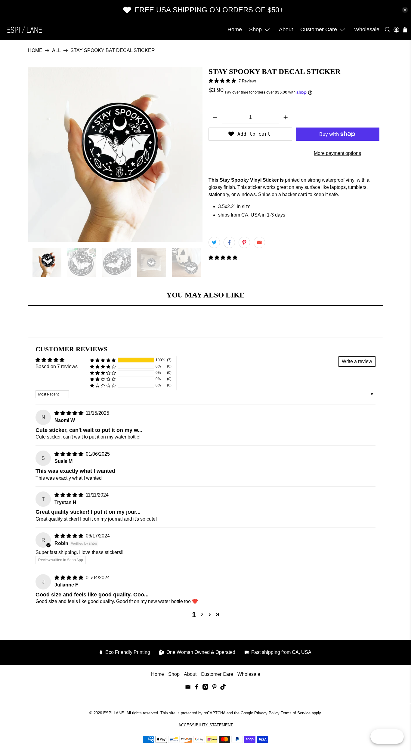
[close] (405, 10)
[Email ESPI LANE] (188, 688)
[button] (223, 257)
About (286, 29)
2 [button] (202, 614)
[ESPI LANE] (25, 30)
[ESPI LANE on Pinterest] (214, 688)
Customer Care (318, 29)
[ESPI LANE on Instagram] (205, 688)
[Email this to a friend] (259, 242)
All (56, 50)
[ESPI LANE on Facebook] (196, 688)
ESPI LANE (113, 713)
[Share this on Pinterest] (244, 242)
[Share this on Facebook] (229, 242)
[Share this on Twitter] (214, 242)
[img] (68, 413)
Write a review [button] (357, 361)
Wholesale (366, 29)
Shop (255, 29)
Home (234, 29)
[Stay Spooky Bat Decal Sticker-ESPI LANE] (115, 154)
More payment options (337, 153)
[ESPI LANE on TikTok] (223, 688)
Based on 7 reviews (57, 366)
